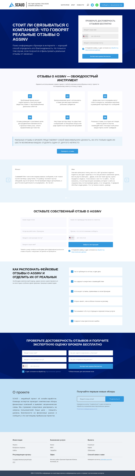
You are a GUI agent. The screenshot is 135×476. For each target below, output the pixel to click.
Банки (52, 445)
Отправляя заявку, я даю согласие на (101, 49)
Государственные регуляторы (22, 459)
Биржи (90, 447)
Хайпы (15, 450)
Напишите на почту (100, 459)
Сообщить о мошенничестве (111, 5)
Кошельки (91, 445)
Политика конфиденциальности (87, 409)
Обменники (91, 450)
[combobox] (85, 36)
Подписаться (115, 399)
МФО (51, 447)
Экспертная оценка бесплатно (100, 56)
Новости (80, 5)
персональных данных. (53, 371)
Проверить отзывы (67, 151)
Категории (65, 5)
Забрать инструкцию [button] (90, 245)
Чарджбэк (53, 450)
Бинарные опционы (19, 447)
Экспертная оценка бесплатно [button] (91, 366)
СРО (14, 462)
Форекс (15, 445)
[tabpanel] (39, 176)
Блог (73, 5)
